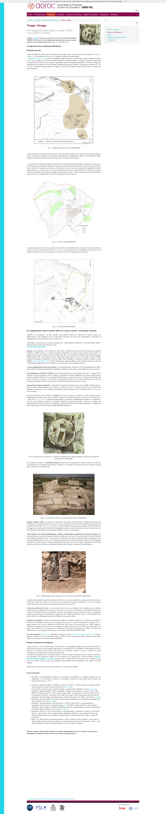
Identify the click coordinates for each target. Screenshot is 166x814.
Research (51, 14)
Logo (66, 799)
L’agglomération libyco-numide (37, 58)
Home (30, 14)
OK (126, 1)
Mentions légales (52, 799)
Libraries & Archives (74, 14)
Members (114, 14)
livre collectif (47, 634)
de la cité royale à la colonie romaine (83, 634)
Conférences (111, 40)
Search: (106, 19)
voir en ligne (68, 687)
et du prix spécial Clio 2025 (40, 361)
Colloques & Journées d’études (116, 37)
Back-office (42, 799)
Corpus (109, 35)
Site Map (61, 799)
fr (138, 11)
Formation (60, 14)
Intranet (71, 799)
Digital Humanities (91, 14)
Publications (104, 14)
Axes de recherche (113, 29)
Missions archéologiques (50, 20)
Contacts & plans (33, 799)
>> (136, 22)
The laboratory (39, 14)
